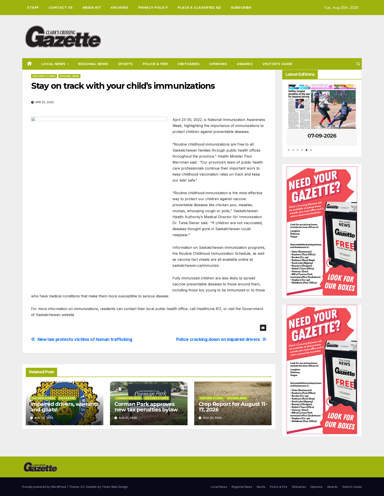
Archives (119, 8)
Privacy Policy (153, 8)
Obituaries (189, 64)
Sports (125, 64)
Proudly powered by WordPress (44, 486)
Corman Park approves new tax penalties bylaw (146, 407)
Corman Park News (128, 398)
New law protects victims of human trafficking (85, 339)
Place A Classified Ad (199, 8)
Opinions (218, 64)
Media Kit (92, 8)
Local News (54, 64)
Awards (245, 64)
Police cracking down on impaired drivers (218, 339)
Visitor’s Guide (277, 64)
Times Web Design (115, 486)
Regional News (93, 64)
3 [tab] (298, 152)
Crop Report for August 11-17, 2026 (233, 407)
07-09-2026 (322, 135)
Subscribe (241, 8)
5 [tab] (306, 152)
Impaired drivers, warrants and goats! (64, 407)
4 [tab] (302, 152)
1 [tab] (289, 152)
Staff (33, 8)
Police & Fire (155, 64)
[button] (358, 64)
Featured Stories (44, 76)
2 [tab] (293, 152)
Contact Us (61, 8)
